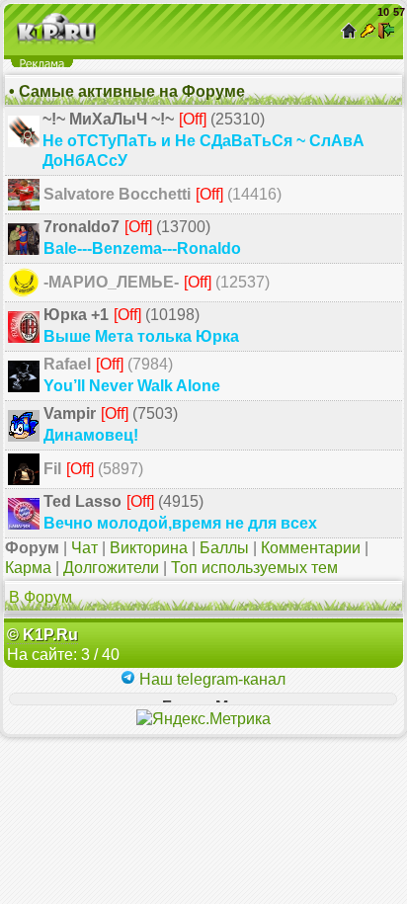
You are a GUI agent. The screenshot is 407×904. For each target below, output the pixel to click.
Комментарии (311, 547)
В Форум (40, 597)
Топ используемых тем (254, 567)
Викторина (149, 547)
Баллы (224, 547)
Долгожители (111, 567)
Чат (84, 547)
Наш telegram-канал (210, 679)
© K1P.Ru (42, 634)
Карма (28, 567)
